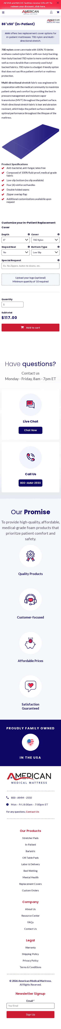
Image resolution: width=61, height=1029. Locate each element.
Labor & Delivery (30, 864)
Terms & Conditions (30, 967)
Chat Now (30, 430)
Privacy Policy (30, 960)
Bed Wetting (30, 870)
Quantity (7, 299)
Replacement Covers (30, 883)
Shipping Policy (30, 953)
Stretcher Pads (30, 837)
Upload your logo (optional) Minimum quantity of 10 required (31, 279)
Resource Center (30, 915)
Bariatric (30, 851)
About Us (30, 909)
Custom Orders (30, 890)
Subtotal (7, 312)
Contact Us (32, 811)
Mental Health (30, 877)
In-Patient (30, 844)
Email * (30, 1000)
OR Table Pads (30, 857)
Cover (35, 234)
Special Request (11, 260)
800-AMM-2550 (30, 483)
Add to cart (32, 327)
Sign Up (30, 1014)
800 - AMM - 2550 (21, 797)
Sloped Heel (9, 247)
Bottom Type (39, 247)
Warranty (30, 947)
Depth (5, 234)
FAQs (30, 922)
